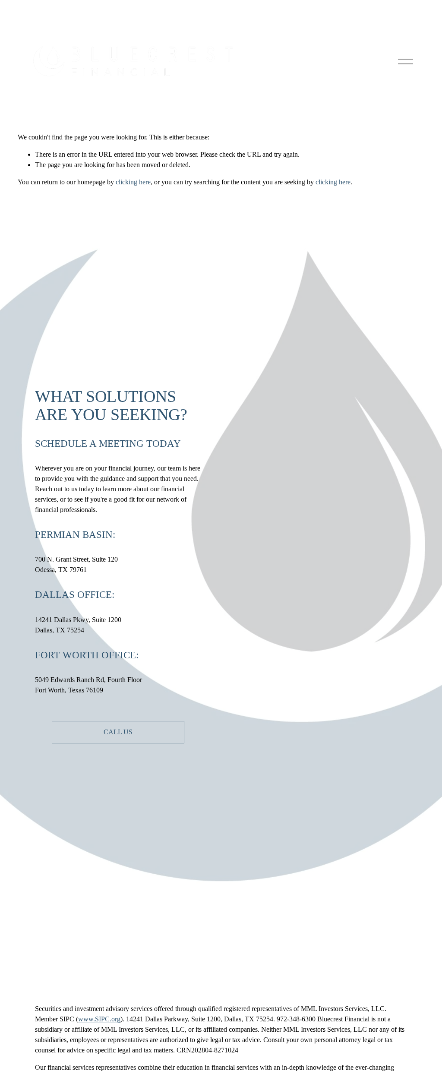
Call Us (118, 732)
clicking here (133, 182)
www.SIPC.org (99, 1019)
